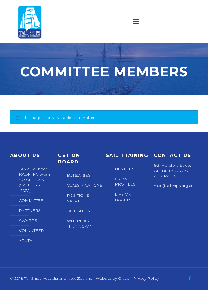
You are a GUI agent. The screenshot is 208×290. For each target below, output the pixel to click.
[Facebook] (190, 278)
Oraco (123, 278)
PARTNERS (30, 210)
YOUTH (26, 240)
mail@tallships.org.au (174, 185)
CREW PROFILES (125, 181)
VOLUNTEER (31, 230)
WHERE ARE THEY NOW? (79, 223)
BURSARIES (78, 175)
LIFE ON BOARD (123, 197)
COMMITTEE (31, 200)
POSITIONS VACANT (78, 198)
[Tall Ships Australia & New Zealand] (29, 21)
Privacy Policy (146, 278)
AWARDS (28, 220)
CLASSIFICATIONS (83, 185)
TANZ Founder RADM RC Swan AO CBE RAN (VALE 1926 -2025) (34, 179)
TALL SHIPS (78, 210)
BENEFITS (125, 168)
